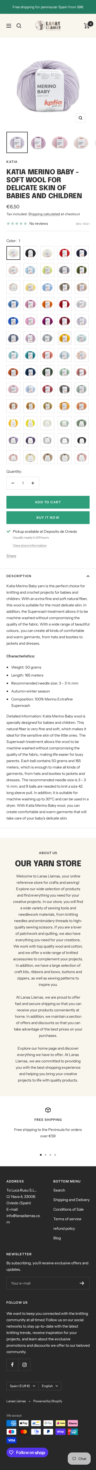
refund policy (64, 1228)
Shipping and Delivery (71, 1199)
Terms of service (67, 1218)
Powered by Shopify (47, 1401)
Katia (12, 162)
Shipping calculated (44, 214)
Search (59, 1190)
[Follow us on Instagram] (24, 1365)
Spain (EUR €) (20, 1386)
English (47, 1386)
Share (11, 556)
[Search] (19, 25)
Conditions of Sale (68, 1209)
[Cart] (87, 25)
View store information (30, 545)
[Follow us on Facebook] (12, 1365)
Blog (57, 1238)
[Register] (82, 1283)
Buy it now (48, 517)
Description (18, 576)
